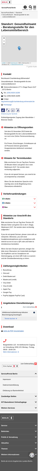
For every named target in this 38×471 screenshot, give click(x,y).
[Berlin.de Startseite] (6, 2)
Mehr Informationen (10, 352)
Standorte (19, 12)
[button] (19, 48)
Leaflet (3, 63)
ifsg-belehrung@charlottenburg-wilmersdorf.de (18, 101)
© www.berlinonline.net (16, 64)
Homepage (8, 105)
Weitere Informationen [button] (10, 455)
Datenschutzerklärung (11, 385)
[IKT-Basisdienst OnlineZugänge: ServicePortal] (10, 366)
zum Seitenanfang (27, 364)
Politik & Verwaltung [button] (9, 437)
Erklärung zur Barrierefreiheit (13, 390)
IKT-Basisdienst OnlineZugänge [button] (14, 402)
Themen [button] (4, 449)
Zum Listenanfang (29, 307)
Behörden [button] (5, 431)
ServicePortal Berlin (7, 12)
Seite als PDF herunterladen (13, 331)
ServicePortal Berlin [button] (9, 374)
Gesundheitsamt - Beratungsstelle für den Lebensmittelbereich (15, 16)
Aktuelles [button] (5, 443)
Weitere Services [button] (8, 408)
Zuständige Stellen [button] (8, 396)
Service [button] (4, 426)
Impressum (7, 379)
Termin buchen (10, 318)
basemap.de (14, 63)
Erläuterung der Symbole (9, 114)
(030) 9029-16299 (13, 93)
